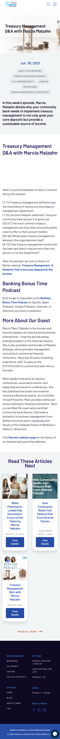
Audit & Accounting (30, 70)
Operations (30, 86)
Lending (43, 81)
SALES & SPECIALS (17, 676)
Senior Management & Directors (30, 92)
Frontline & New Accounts (30, 76)
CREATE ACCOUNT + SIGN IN (41, 662)
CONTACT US (38, 677)
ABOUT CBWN (14, 703)
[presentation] (15, 486)
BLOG (9, 697)
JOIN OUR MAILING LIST (42, 670)
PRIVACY (36, 692)
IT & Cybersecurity (23, 81)
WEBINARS (12, 660)
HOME (10, 692)
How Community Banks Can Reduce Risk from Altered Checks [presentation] (45, 512)
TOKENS (11, 671)
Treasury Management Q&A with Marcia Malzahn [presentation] (15, 592)
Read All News (27, 631)
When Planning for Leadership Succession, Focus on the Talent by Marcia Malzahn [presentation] (15, 516)
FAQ (9, 708)
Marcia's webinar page (22, 437)
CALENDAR (12, 666)
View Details (15, 542)
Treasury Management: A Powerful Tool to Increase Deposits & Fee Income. (28, 269)
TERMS (46, 692)
